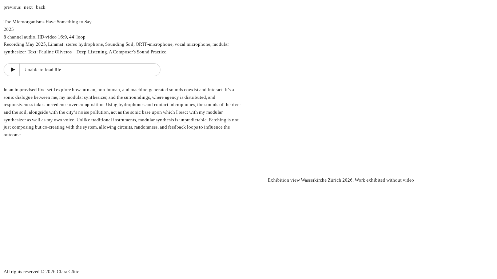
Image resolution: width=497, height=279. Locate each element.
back (40, 7)
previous (12, 7)
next (28, 7)
